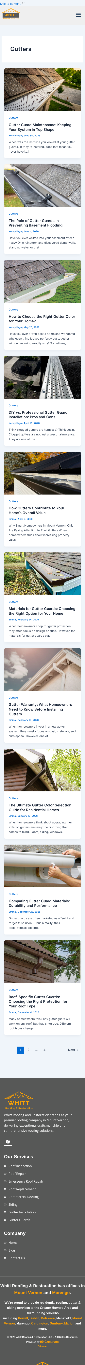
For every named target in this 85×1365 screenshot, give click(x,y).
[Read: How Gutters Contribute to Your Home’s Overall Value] (42, 473)
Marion (69, 1323)
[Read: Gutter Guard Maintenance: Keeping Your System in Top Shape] (42, 89)
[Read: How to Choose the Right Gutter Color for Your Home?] (42, 281)
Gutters (13, 117)
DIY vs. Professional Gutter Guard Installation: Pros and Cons (38, 414)
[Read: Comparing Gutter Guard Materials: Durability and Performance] (42, 866)
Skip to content (10, 4)
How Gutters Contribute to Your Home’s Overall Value (36, 510)
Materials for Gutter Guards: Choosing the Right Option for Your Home (42, 610)
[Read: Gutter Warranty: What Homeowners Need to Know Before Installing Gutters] (42, 669)
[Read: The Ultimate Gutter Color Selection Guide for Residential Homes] (42, 770)
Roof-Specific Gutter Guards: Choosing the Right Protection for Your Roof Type (38, 1001)
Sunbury (56, 1323)
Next (73, 1050)
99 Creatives (49, 1341)
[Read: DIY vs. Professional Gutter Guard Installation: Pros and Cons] (42, 377)
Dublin (34, 1318)
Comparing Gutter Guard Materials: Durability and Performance (39, 903)
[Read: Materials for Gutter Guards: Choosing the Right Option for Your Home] (42, 573)
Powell (23, 1318)
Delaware (48, 1318)
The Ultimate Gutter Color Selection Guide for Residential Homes (40, 807)
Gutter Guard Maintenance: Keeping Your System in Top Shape (40, 127)
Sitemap (42, 1346)
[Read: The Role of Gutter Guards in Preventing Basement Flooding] (42, 185)
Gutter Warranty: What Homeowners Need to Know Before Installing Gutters (40, 709)
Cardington (39, 1323)
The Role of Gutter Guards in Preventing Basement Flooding (35, 223)
